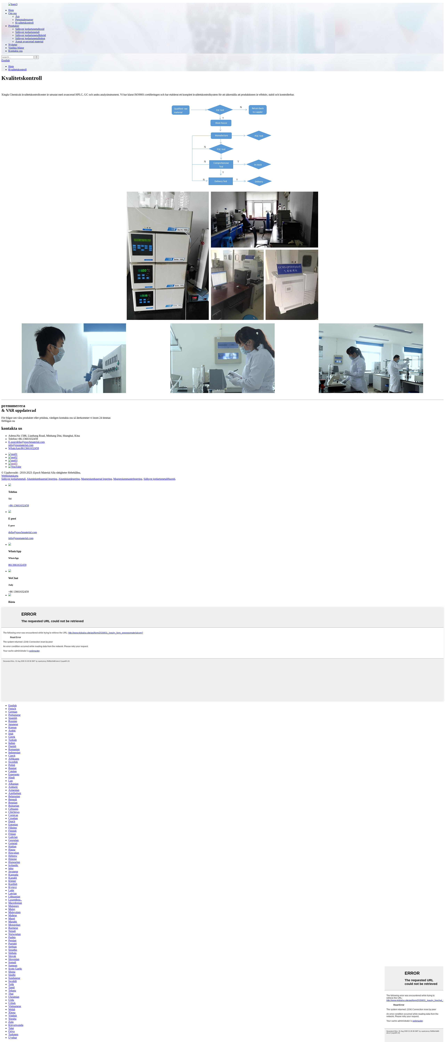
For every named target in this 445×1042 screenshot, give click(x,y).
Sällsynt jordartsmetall (27, 32)
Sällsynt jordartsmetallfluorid (159, 478)
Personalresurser (24, 19)
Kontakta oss (15, 50)
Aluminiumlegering (69, 478)
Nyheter (12, 44)
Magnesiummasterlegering (127, 478)
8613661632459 (23, 448)
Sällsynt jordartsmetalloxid (29, 28)
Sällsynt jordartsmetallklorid (30, 35)
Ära (17, 16)
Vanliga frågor (16, 47)
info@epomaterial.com (20, 445)
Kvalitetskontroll (24, 22)
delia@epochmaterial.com (26, 442)
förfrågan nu (8, 420)
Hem (11, 10)
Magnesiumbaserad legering (96, 478)
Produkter (13, 25)
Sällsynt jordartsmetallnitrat (30, 38)
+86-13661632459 (18, 505)
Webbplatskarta (9, 475)
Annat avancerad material (29, 41)
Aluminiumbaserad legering (42, 478)
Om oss (12, 13)
